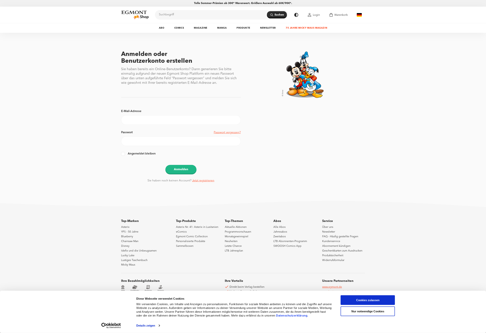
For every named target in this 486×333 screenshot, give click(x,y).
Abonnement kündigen (336, 246)
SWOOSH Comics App (287, 246)
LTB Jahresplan (234, 250)
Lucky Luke (127, 255)
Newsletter (268, 28)
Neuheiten (231, 241)
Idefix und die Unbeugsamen (139, 250)
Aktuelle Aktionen (236, 227)
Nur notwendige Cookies (367, 311)
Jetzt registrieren (203, 180)
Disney (125, 246)
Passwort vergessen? (227, 132)
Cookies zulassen (367, 300)
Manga (222, 28)
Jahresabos (280, 231)
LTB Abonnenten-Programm (290, 241)
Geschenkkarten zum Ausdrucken (342, 250)
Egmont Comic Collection (192, 236)
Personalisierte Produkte (190, 241)
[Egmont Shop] (135, 14)
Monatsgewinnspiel (236, 236)
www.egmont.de (332, 287)
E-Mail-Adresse (131, 111)
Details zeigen (145, 325)
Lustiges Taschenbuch (134, 260)
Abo (161, 28)
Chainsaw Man (129, 241)
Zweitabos (279, 236)
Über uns (327, 227)
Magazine (200, 28)
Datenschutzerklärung (291, 315)
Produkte (243, 28)
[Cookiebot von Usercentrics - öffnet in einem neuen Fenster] (111, 325)
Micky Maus (128, 264)
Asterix (125, 227)
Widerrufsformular (333, 260)
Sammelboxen (184, 246)
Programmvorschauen (238, 231)
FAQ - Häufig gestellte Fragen (340, 236)
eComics (181, 231)
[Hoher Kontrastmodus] (296, 15)
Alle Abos (279, 227)
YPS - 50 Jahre (129, 231)
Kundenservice (331, 241)
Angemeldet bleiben (142, 153)
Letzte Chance (233, 246)
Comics (179, 28)
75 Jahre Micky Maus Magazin (306, 28)
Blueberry (127, 236)
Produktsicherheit (332, 255)
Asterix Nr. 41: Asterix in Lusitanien (197, 227)
